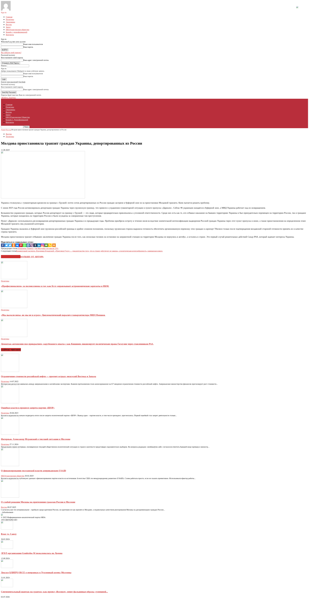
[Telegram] (6, 245)
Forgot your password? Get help (13, 82)
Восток (9, 24)
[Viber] (32, 245)
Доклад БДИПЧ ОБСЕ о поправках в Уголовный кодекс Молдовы (36, 572)
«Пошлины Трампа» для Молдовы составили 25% (37, 248)
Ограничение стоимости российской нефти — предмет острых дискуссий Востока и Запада (48, 376)
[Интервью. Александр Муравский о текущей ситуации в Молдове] (10, 434)
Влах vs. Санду (9, 534)
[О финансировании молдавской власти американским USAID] (10, 465)
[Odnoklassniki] (13, 245)
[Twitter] (10, 245)
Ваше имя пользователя (33, 44)
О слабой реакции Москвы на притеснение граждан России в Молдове (38, 502)
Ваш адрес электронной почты (36, 60)
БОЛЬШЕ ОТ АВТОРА (31, 256)
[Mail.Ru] (28, 245)
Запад (8, 27)
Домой (3, 130)
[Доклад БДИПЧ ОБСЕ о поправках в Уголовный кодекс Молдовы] (7, 567)
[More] (54, 245)
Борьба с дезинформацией (16, 32)
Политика (10, 19)
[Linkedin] (39, 245)
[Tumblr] (35, 245)
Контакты (10, 34)
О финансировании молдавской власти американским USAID (33, 470)
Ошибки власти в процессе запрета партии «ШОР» (28, 407)
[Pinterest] (21, 245)
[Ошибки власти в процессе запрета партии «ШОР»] (10, 402)
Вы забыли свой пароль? (11, 52)
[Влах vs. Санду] (7, 528)
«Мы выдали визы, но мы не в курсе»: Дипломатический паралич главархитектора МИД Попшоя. (53, 315)
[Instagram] (42, 245)
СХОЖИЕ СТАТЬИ (10, 256)
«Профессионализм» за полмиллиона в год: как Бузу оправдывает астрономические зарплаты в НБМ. (55, 286)
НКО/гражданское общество (17, 29)
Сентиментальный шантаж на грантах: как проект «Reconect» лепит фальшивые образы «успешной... (54, 591)
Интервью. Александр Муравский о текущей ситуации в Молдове (35, 439)
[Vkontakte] (17, 245)
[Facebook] (3, 245)
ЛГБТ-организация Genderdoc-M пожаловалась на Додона (31, 553)
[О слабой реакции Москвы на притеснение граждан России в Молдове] (10, 497)
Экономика (10, 22)
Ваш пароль (28, 47)
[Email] (46, 245)
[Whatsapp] (24, 245)
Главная (9, 17)
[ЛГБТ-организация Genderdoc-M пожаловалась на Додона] (7, 548)
